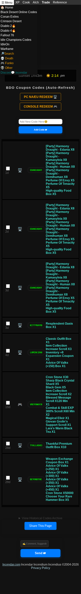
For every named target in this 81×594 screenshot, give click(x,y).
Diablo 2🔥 (8, 26)
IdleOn (5, 44)
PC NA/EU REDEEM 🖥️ (40, 96)
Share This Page (40, 525)
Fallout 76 (7, 35)
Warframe (7, 48)
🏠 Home (7, 7)
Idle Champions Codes (16, 39)
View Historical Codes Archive (42, 518)
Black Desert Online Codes (19, 12)
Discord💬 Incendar (14, 72)
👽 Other (6, 67)
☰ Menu (7, 2)
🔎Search (7, 53)
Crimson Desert (11, 21)
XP (17, 2)
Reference (60, 2)
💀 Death (7, 58)
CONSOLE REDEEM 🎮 (40, 106)
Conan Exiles (10, 16)
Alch (36, 2)
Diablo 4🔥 (8, 30)
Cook (26, 2)
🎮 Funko (7, 63)
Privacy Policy (40, 568)
